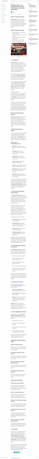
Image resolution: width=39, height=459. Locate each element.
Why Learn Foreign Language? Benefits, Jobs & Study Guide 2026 (33, 39)
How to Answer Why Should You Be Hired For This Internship (33, 16)
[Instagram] (2, 457)
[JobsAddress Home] (5, 1)
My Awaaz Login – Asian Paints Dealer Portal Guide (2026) (33, 43)
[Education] (31, 19)
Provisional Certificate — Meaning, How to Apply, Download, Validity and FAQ (32, 6)
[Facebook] (1, 457)
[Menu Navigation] (1, 1)
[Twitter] (3, 457)
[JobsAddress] (14, 11)
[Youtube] (4, 457)
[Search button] (11, 1)
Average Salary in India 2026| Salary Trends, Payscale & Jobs (33, 30)
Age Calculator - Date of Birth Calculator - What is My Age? (33, 11)
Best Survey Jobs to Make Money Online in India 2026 (33, 34)
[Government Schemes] (32, 24)
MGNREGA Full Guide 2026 (32, 25)
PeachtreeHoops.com (20, 284)
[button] (14, 452)
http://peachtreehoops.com (15, 93)
